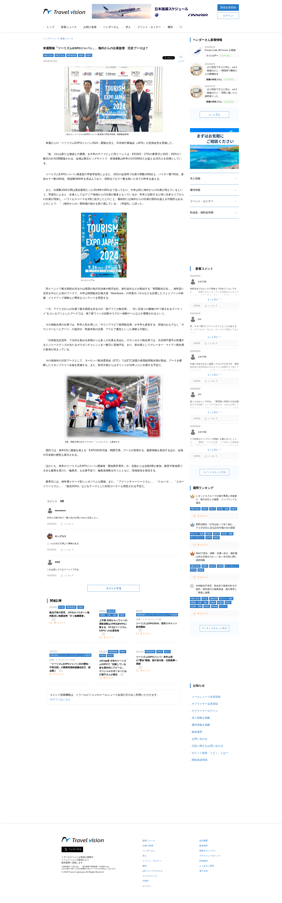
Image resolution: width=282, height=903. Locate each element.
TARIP (145, 881)
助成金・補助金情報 (201, 212)
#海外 (81, 55)
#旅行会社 (48, 55)
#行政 (61, 607)
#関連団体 (71, 55)
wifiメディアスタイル (152, 871)
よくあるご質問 (206, 866)
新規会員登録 (228, 7)
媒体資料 (197, 731)
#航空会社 (59, 55)
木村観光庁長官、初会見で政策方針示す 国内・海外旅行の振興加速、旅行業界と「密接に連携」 (217, 589)
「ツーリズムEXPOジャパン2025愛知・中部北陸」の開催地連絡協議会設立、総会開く (70, 667)
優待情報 (195, 190)
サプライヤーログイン (205, 710)
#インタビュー (197, 538)
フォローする (75, 849)
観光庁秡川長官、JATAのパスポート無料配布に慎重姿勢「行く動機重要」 (69, 614)
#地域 (220, 566)
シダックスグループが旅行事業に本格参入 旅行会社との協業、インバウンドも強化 (216, 499)
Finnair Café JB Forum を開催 (220, 50)
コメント (59, 622)
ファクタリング (149, 876)
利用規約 (203, 861)
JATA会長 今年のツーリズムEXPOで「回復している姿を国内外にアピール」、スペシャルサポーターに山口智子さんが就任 (113, 667)
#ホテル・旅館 (197, 534)
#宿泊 (206, 606)
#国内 (88, 55)
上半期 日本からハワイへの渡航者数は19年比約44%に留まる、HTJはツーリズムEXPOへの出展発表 (113, 625)
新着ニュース (69, 27)
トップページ (49, 38)
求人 (128, 27)
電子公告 (203, 871)
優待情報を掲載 (201, 724)
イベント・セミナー (149, 27)
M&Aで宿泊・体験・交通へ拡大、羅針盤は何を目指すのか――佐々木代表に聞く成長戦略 (216, 556)
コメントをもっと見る (214, 472)
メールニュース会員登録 (206, 696)
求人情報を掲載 (201, 717)
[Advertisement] (214, 245)
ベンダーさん (111, 27)
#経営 (233, 509)
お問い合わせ (199, 738)
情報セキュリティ (207, 850)
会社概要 (203, 840)
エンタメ (146, 886)
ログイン (228, 15)
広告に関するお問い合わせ (207, 746)
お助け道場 (89, 27)
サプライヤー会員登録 (205, 703)
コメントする (113, 588)
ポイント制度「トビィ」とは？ (210, 753)
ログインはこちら (60, 699)
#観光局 (111, 611)
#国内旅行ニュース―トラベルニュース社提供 (157, 615)
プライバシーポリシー (209, 856)
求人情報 (195, 178)
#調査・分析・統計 (108, 615)
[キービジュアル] (104, 278)
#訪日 (110, 655)
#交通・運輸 (223, 509)
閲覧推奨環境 (199, 760)
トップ (50, 27)
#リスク (223, 606)
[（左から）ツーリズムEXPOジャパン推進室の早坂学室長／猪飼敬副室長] (114, 132)
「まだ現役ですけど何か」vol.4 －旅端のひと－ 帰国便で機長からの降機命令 (221, 70)
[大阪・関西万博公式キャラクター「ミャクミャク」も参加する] (114, 439)
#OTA (208, 538)
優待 (170, 27)
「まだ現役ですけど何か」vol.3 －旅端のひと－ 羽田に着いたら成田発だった (221, 92)
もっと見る (214, 114)
